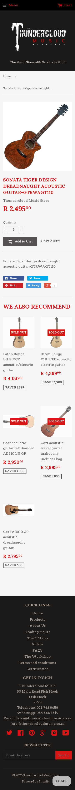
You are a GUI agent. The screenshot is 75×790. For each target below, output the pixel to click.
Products (37, 620)
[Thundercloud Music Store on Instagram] (54, 734)
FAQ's (37, 650)
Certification (37, 669)
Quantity (10, 222)
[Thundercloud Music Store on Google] (43, 734)
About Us (38, 626)
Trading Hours (37, 632)
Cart (68, 5)
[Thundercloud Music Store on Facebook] (21, 734)
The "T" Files (37, 638)
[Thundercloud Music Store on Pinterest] (32, 734)
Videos (37, 644)
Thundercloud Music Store (41, 775)
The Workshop (37, 657)
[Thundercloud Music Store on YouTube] (65, 734)
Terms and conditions (37, 663)
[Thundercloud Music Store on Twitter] (9, 734)
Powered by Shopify (36, 781)
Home (7, 76)
